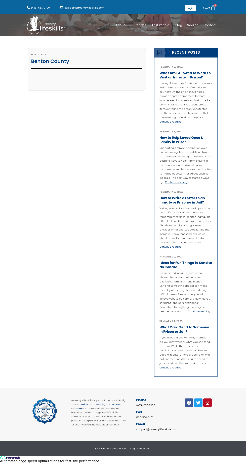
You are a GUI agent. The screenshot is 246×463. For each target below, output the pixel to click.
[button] (190, 8)
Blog (178, 25)
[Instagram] (207, 402)
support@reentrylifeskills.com (156, 429)
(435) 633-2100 (145, 405)
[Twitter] (198, 402)
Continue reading (170, 121)
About (120, 25)
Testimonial (161, 25)
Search (192, 25)
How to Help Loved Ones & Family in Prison (181, 139)
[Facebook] (189, 402)
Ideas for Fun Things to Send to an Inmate (185, 265)
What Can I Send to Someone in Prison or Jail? (184, 329)
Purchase (139, 25)
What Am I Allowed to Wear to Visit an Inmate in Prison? (185, 75)
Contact (210, 25)
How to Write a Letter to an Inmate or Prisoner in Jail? (182, 200)
